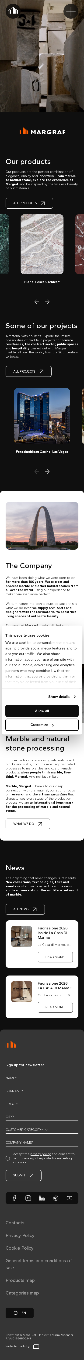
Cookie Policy (20, 1248)
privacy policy (40, 1154)
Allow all (42, 711)
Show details (59, 697)
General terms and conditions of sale (39, 1264)
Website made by (18, 1346)
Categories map (22, 1293)
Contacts (15, 1223)
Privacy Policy (20, 1235)
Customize (39, 725)
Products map (20, 1280)
